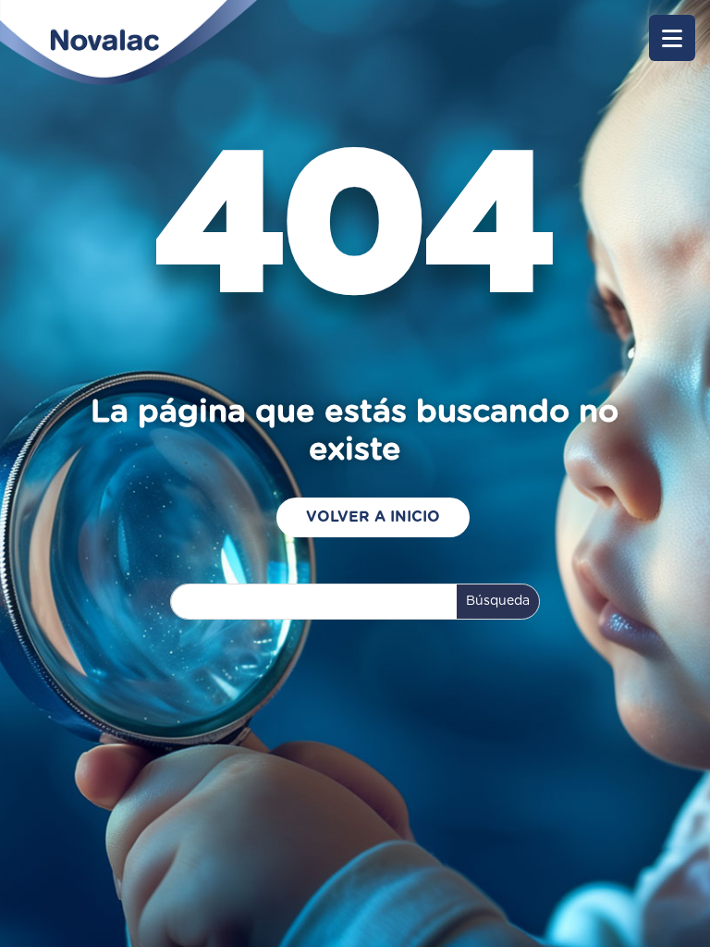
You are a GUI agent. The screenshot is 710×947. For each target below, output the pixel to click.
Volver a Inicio (373, 517)
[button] (672, 38)
